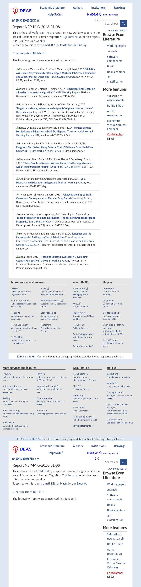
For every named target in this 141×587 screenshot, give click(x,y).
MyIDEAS (102, 14)
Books (111, 66)
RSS (53, 45)
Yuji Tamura (69, 36)
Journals (112, 51)
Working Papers (25, 135)
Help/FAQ (54, 14)
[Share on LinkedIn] (31, 20)
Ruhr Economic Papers (28, 112)
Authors (78, 7)
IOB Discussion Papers (41, 221)
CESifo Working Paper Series (45, 151)
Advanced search (117, 30)
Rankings (119, 7)
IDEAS (20, 356)
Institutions (98, 7)
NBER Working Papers (68, 92)
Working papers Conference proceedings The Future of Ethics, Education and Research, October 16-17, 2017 (55, 241)
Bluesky (81, 45)
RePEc (32, 356)
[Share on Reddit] (27, 20)
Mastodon (66, 45)
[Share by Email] (34, 20)
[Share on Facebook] (24, 20)
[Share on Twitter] (20, 20)
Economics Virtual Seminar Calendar (116, 125)
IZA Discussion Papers (63, 76)
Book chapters (116, 71)
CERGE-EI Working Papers (55, 260)
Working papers (117, 45)
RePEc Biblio (115, 105)
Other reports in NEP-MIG (28, 53)
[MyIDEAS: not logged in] (96, 20)
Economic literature (52, 7)
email (46, 45)
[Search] (123, 23)
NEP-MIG (45, 32)
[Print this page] (38, 20)
